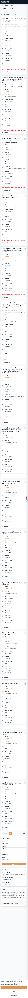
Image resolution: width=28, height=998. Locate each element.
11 (19, 833)
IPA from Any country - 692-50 (11, 683)
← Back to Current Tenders (7, 5)
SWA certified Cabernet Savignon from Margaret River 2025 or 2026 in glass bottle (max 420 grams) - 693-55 (12, 430)
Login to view (8, 31)
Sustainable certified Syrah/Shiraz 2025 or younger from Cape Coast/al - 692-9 (12, 19)
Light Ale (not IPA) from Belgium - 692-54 (12, 532)
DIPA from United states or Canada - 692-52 (10, 633)
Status (3, 857)
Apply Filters (14, 864)
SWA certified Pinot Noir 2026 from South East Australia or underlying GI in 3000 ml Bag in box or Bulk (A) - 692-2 (12, 305)
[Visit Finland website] (27, 501)
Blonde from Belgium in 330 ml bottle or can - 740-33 (11, 196)
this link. (3, 898)
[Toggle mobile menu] (26, 2)
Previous (5, 833)
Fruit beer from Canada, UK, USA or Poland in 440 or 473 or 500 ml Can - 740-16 (12, 250)
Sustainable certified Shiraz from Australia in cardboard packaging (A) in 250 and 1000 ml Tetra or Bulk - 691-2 (12, 370)
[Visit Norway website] (27, 497)
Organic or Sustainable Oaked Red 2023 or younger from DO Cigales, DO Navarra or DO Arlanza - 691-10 (12, 80)
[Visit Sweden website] (27, 499)
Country (4, 846)
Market (3, 841)
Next (24, 833)
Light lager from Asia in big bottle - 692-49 (12, 733)
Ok (14, 987)
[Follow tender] (25, 19)
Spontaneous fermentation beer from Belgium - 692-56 (11, 482)
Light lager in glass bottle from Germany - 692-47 (11, 784)
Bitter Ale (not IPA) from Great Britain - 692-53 (11, 583)
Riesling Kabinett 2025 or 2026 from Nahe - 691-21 (11, 139)
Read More (14, 995)
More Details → (6, 72)
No (14, 991)
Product (4, 852)
